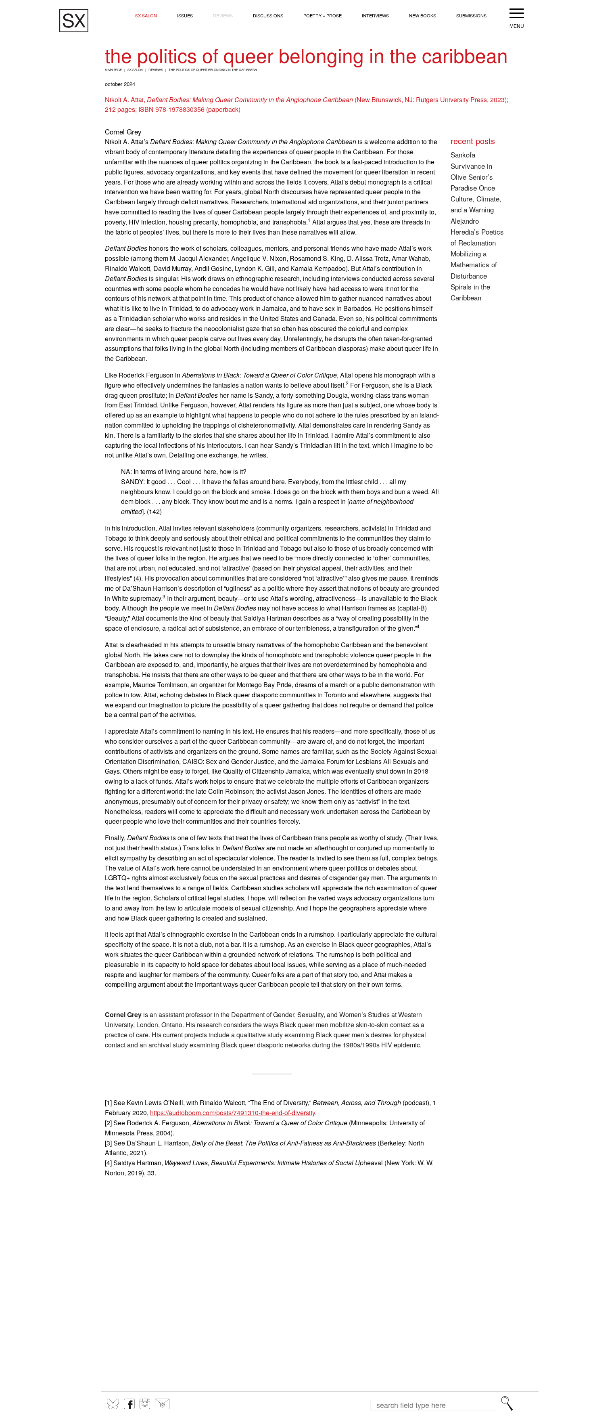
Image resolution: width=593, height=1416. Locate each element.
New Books (422, 15)
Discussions (268, 15)
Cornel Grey (123, 131)
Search (507, 1403)
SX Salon (146, 15)
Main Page (113, 69)
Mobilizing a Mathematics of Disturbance (474, 264)
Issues (185, 15)
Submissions (471, 15)
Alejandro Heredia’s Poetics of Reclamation (477, 232)
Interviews (375, 15)
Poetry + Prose (322, 15)
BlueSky (113, 1404)
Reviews (223, 15)
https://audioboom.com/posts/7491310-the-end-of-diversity (232, 1112)
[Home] (73, 21)
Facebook (129, 1404)
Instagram (145, 1404)
